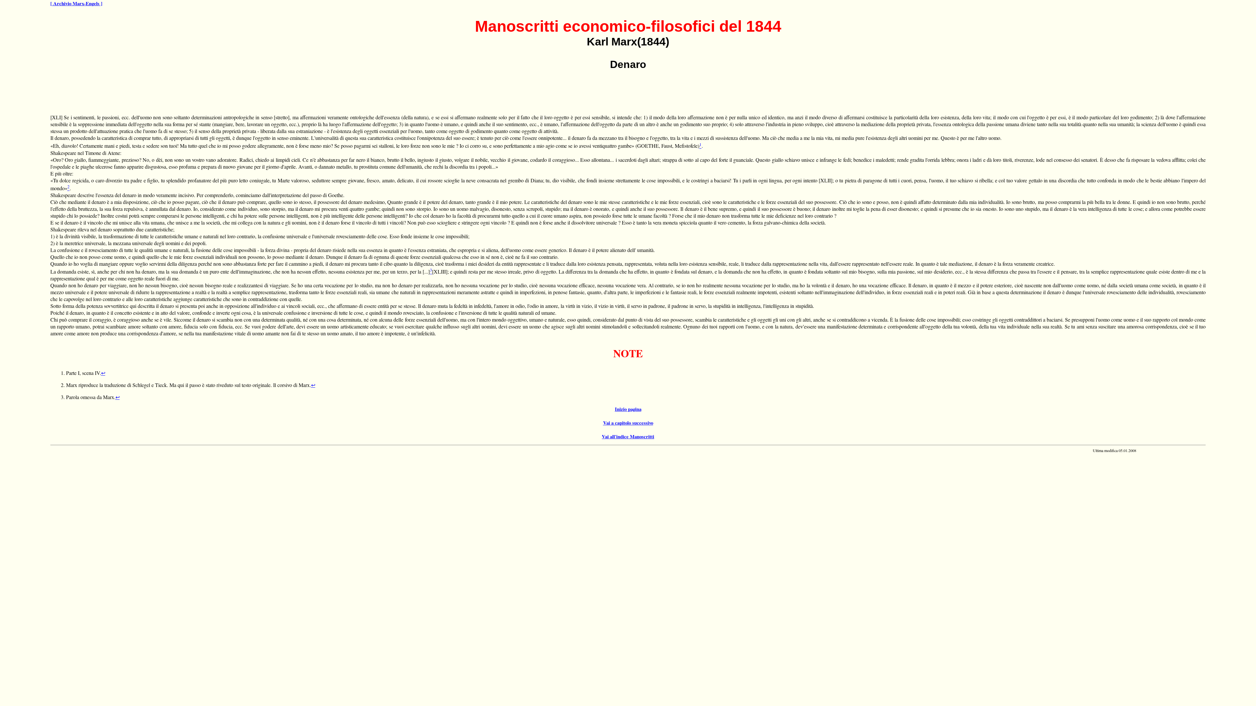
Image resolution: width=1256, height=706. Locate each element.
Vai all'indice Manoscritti (628, 436)
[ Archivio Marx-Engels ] (76, 3)
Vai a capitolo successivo (628, 422)
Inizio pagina (628, 409)
